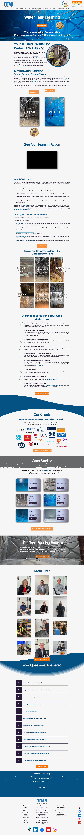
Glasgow (54, 79)
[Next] (77, 785)
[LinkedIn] (79, 815)
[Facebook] (79, 811)
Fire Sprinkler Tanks (30, 240)
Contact (25, 828)
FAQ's (25, 825)
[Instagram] (79, 819)
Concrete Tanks (19, 223)
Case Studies (26, 822)
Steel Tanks (18, 227)
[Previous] (6, 785)
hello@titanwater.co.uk (77, 6)
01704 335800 (77, 4)
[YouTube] (79, 822)
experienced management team (23, 76)
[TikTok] (79, 807)
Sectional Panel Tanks (21, 236)
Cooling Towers (19, 240)
